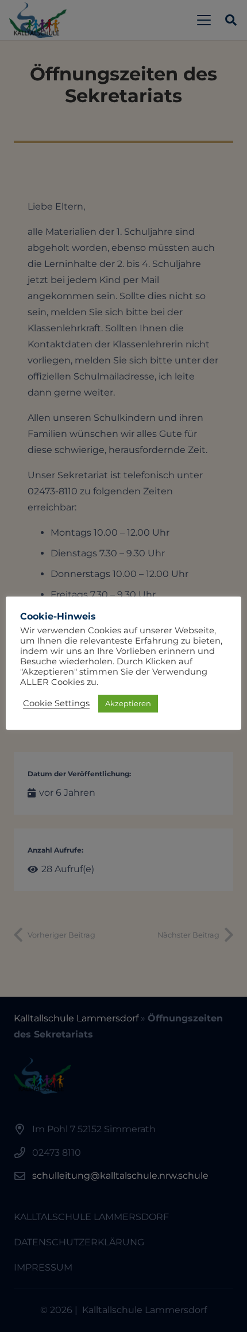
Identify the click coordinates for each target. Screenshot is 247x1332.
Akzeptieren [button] (128, 703)
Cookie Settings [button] (56, 703)
